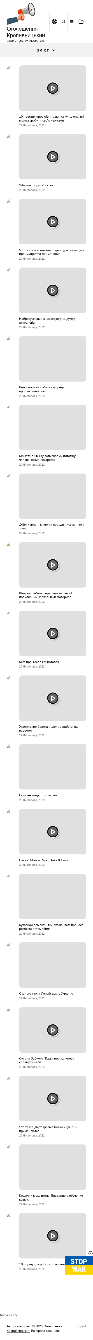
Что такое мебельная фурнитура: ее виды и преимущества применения (51, 252)
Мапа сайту (8, 1315)
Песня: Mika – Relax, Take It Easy (43, 860)
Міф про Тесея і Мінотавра (39, 662)
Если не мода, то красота (38, 795)
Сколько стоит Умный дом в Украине (46, 993)
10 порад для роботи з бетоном (42, 1264)
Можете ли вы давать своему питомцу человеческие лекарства (47, 458)
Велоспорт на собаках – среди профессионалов (42, 389)
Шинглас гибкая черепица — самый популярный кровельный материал (45, 595)
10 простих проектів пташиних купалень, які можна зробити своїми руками (51, 118)
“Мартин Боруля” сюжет (37, 185)
